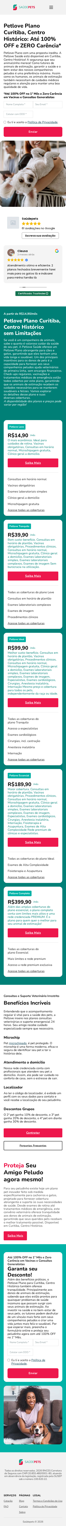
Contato (23, 1506)
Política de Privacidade (42, 122)
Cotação (8, 1501)
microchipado (18, 1043)
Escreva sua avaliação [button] (40, 236)
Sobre (22, 1512)
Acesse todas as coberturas (26, 510)
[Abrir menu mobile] (51, 7)
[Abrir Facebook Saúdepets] (30, 1486)
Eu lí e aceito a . (33, 122)
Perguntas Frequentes (33, 1145)
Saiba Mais (33, 463)
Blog (21, 1501)
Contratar (33, 1133)
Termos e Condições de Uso (47, 1501)
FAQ (6, 1506)
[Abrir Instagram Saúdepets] (36, 1486)
